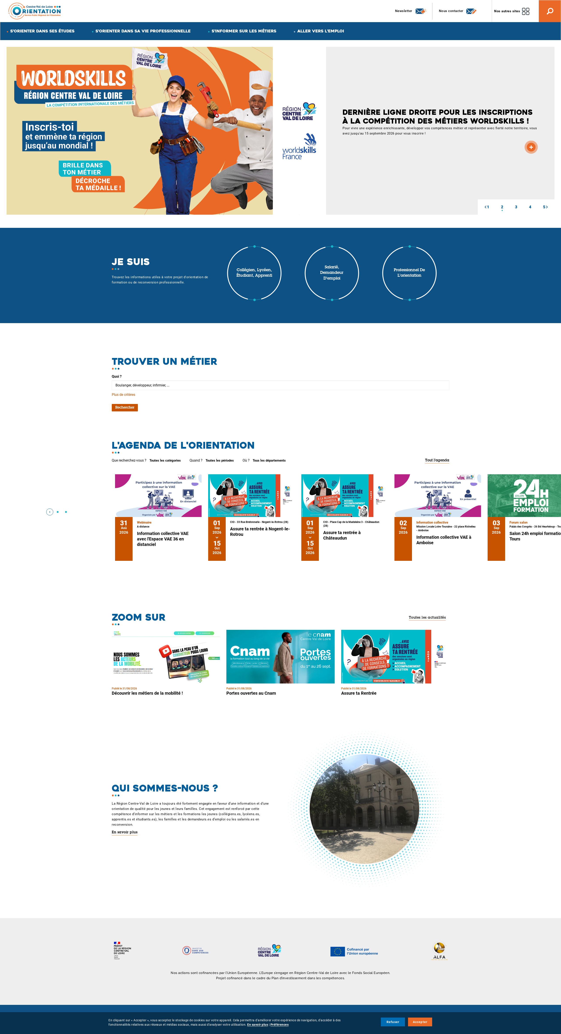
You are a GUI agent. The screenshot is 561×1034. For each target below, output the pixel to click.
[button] (485, 207)
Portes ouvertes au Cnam (251, 693)
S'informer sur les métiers (244, 31)
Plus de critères (123, 395)
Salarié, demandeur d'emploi (331, 273)
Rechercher (124, 407)
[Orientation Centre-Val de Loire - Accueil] (35, 10)
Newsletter (404, 11)
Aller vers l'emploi (320, 31)
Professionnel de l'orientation (409, 273)
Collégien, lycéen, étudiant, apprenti (254, 273)
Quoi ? (117, 376)
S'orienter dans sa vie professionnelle (143, 31)
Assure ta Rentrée (358, 693)
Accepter (420, 1022)
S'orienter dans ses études (42, 31)
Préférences (279, 1024)
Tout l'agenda (437, 460)
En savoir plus (124, 832)
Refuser (393, 1022)
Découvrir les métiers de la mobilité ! (147, 693)
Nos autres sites (507, 11)
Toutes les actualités (427, 618)
